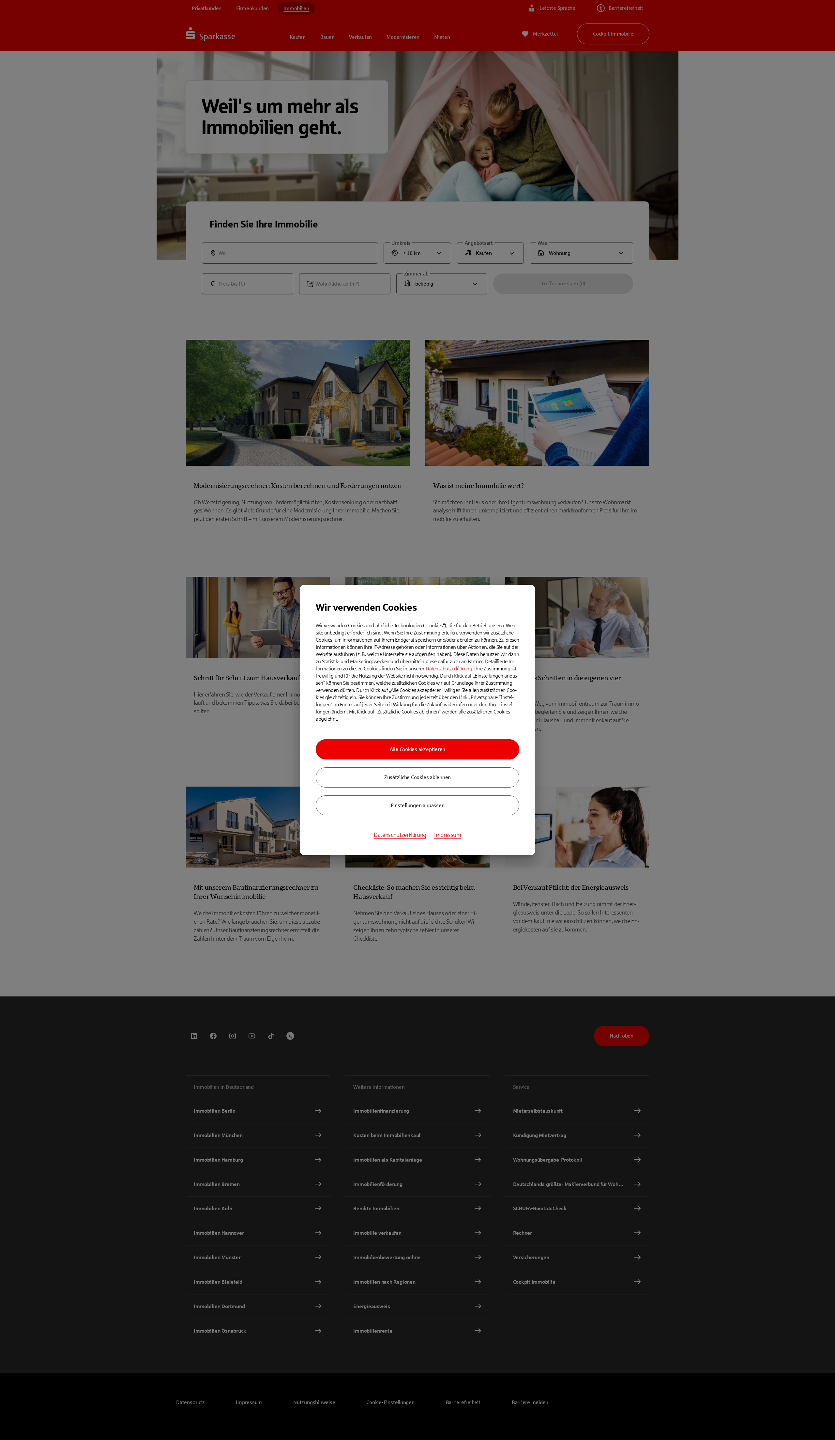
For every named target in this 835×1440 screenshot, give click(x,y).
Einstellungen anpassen (418, 805)
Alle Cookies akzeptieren (417, 749)
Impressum (447, 835)
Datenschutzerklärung (449, 668)
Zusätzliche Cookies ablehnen (417, 777)
